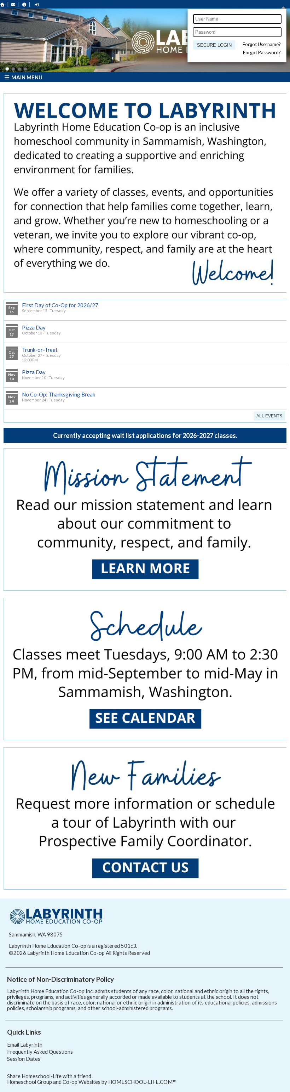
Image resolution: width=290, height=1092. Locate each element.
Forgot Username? (262, 44)
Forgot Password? (262, 52)
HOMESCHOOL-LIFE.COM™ (142, 1082)
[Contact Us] (13, 4)
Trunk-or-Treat (40, 350)
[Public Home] (2, 4)
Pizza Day (34, 327)
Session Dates (23, 1059)
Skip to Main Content (180, 953)
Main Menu (26, 77)
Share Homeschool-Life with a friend (49, 1076)
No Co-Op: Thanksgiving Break (58, 394)
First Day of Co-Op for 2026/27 (60, 305)
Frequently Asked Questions (40, 1052)
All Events (269, 415)
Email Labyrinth (24, 1045)
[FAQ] (24, 4)
